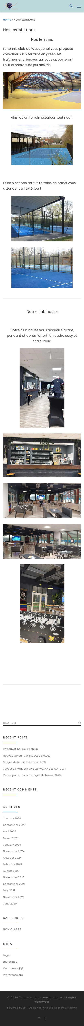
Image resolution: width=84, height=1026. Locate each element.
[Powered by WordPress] (24, 1007)
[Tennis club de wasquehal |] (11, 5)
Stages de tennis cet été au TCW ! (25, 762)
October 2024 (12, 858)
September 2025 (14, 825)
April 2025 (9, 831)
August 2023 (11, 871)
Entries (10, 962)
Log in (7, 955)
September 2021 (14, 884)
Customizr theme (65, 1007)
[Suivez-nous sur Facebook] (45, 1018)
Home (7, 20)
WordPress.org (13, 975)
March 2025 (11, 838)
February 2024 (12, 864)
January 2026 (12, 818)
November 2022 (13, 877)
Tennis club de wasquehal (39, 997)
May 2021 (9, 890)
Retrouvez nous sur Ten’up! (21, 749)
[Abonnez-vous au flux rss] (39, 1018)
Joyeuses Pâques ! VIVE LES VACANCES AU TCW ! (34, 769)
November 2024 (14, 851)
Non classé (12, 929)
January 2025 (12, 845)
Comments (13, 968)
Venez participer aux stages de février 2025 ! (32, 775)
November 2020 (13, 897)
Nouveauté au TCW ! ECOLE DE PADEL (26, 756)
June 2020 (10, 903)
